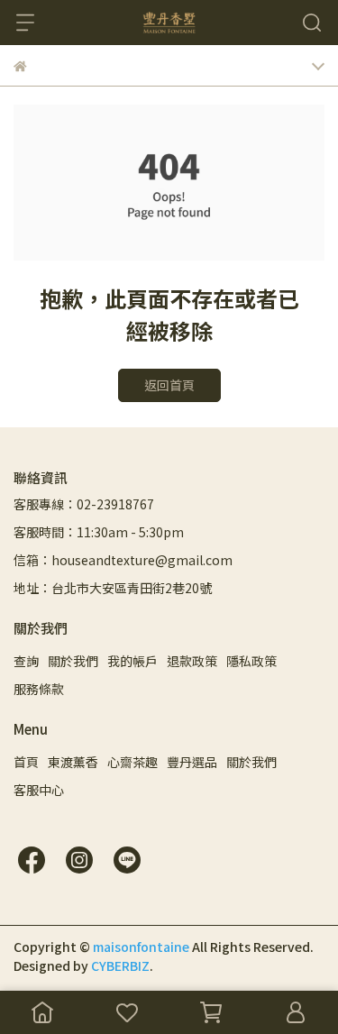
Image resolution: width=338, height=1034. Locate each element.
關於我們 (73, 661)
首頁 (26, 762)
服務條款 (39, 689)
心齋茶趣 (132, 762)
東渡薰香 (73, 762)
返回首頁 (169, 385)
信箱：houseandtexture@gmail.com (123, 560)
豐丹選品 (192, 762)
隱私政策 (251, 661)
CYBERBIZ (120, 965)
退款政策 (192, 661)
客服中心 (39, 790)
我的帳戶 (132, 661)
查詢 (26, 661)
